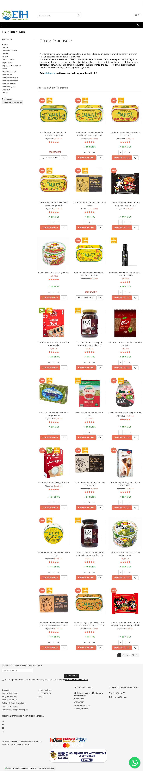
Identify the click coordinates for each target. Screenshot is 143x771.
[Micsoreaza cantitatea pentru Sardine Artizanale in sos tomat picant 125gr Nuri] (49, 222)
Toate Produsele (17, 31)
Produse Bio (7, 74)
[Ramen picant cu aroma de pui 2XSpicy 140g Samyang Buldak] (125, 603)
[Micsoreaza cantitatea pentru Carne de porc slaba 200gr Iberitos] (120, 432)
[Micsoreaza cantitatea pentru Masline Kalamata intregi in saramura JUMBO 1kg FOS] (85, 362)
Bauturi (5, 44)
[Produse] (4, 26)
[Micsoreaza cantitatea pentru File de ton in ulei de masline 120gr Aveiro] (85, 222)
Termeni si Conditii (9, 699)
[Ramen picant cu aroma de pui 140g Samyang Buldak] (125, 183)
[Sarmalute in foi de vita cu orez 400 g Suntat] (125, 533)
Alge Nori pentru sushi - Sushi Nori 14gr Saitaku (53, 344)
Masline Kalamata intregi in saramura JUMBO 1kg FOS (89, 344)
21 (133, 655)
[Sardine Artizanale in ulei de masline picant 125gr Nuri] (89, 113)
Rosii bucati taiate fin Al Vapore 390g (89, 414)
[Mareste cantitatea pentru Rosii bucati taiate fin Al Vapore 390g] (94, 432)
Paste (4, 68)
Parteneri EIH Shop (10, 693)
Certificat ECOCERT (10, 706)
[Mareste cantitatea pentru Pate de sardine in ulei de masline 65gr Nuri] (58, 572)
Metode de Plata (45, 690)
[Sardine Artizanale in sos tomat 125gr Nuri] (125, 113)
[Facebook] (3, 721)
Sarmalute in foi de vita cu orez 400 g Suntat (125, 554)
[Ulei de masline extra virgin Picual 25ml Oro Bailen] (125, 253)
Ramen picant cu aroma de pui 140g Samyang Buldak (125, 204)
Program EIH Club (9, 696)
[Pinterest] (3, 725)
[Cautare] (78, 15)
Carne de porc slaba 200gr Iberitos (125, 412)
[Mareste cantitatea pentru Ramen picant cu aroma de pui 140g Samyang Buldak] (130, 222)
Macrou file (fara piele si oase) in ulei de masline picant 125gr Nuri (89, 624)
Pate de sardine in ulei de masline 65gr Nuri (54, 554)
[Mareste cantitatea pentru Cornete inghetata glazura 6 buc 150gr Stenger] (130, 502)
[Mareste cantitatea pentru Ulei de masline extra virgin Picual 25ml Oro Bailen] (130, 292)
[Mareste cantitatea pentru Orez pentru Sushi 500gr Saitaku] (58, 502)
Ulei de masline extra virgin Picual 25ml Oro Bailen (125, 274)
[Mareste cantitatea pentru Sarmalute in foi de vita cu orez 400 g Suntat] (130, 572)
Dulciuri (5, 56)
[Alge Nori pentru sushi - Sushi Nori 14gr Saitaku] (53, 323)
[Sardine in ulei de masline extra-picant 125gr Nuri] (89, 253)
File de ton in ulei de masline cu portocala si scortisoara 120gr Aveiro (54, 624)
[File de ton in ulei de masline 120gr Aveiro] (89, 183)
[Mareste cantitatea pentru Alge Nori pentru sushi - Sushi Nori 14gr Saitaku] (58, 362)
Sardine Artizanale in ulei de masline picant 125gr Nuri (89, 134)
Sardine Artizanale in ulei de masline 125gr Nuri (53, 134)
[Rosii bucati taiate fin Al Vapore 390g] (89, 393)
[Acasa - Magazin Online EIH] (16, 15)
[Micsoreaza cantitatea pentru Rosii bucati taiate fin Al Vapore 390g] (85, 432)
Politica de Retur (44, 693)
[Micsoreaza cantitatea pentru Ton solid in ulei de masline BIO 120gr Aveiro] (49, 432)
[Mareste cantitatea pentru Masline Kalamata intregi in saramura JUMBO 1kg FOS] (94, 362)
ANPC (40, 696)
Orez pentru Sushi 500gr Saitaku (53, 482)
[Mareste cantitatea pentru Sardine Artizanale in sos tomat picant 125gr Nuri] (58, 222)
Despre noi (6, 690)
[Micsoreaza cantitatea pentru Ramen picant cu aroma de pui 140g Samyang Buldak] (120, 222)
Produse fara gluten (10, 77)
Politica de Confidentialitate (76, 679)
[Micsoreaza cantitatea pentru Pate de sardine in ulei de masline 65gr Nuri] (49, 572)
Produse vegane (9, 86)
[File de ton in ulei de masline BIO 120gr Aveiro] (89, 463)
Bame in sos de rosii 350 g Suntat (53, 272)
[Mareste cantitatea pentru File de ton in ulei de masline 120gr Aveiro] (94, 222)
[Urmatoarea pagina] (137, 655)
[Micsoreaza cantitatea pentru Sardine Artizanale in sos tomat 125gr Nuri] (120, 152)
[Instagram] (3, 731)
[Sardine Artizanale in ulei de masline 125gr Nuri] (53, 113)
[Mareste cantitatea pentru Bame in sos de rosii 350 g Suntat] (58, 292)
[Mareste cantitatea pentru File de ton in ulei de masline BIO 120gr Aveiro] (94, 502)
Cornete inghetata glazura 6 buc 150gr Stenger (125, 484)
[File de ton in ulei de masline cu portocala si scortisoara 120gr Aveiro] (53, 603)
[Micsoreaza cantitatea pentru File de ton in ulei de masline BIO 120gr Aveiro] (85, 502)
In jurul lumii (7, 62)
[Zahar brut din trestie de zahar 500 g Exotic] (125, 323)
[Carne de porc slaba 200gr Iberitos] (125, 393)
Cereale (5, 47)
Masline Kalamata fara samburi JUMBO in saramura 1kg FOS (89, 554)
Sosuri (4, 92)
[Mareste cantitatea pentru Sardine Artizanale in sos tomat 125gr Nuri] (130, 152)
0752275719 (119, 693)
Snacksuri (6, 89)
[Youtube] (3, 728)
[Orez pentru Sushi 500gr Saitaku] (53, 463)
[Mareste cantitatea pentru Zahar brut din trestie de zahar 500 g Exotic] (130, 362)
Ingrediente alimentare (11, 65)
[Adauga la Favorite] (64, 157)
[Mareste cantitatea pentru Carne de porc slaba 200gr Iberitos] (130, 432)
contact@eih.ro (119, 697)
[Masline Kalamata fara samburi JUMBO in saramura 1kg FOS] (89, 533)
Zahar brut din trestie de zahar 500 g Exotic (125, 344)
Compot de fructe (9, 50)
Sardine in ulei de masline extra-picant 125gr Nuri (89, 274)
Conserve (6, 53)
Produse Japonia (9, 83)
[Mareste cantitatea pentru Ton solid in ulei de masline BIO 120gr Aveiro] (58, 432)
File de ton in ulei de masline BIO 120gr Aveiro (89, 484)
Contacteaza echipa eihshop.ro (15, 709)
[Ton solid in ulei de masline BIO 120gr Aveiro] (53, 393)
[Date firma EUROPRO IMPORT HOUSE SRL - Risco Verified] (29, 768)
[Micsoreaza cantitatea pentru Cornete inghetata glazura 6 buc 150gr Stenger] (120, 502)
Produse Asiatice (9, 71)
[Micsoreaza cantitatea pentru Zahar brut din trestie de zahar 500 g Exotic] (120, 362)
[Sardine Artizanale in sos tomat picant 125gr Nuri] (53, 183)
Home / (5, 31)
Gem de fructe (8, 59)
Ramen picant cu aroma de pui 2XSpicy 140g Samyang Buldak (125, 624)
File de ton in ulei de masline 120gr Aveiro (89, 204)
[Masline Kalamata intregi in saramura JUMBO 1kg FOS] (89, 323)
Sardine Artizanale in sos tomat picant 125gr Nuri (53, 204)
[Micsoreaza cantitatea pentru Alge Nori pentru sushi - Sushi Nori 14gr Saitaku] (49, 362)
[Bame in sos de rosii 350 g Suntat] (53, 253)
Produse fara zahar (10, 80)
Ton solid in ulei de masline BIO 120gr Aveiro (54, 414)
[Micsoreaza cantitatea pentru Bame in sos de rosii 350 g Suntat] (49, 292)
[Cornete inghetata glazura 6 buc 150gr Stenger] (125, 463)
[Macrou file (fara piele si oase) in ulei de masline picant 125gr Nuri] (89, 603)
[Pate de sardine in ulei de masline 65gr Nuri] (53, 533)
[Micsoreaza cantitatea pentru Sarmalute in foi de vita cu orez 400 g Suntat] (120, 572)
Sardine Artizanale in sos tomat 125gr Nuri (125, 134)
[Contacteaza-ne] (138, 25)
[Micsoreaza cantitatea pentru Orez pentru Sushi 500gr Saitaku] (49, 502)
